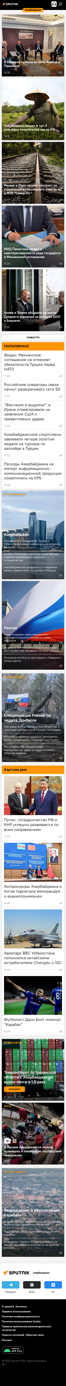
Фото (7, 1106)
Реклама (7, 1340)
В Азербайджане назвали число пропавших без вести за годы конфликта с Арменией (32, 1223)
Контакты (21, 1306)
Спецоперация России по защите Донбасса (27, 718)
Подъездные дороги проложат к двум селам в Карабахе (31, 1233)
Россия (10, 627)
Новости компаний (13, 1335)
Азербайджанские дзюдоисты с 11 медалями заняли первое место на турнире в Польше (30, 569)
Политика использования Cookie (21, 1321)
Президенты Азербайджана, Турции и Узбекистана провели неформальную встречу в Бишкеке (32, 544)
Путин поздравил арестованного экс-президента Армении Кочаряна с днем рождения (27, 637)
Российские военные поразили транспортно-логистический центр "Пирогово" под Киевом (31, 738)
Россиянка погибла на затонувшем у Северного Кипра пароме (32, 659)
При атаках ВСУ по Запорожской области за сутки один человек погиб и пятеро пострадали (32, 728)
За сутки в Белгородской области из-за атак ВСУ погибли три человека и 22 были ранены (31, 649)
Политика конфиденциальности (21, 1316)
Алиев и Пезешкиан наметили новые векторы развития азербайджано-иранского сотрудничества (31, 557)
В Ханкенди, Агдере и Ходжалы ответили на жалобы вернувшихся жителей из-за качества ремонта (31, 1244)
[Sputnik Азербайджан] (11, 5)
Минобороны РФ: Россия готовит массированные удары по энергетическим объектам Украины (29, 750)
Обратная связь (35, 1335)
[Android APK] (13, 1350)
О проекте (8, 1306)
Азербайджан (16, 534)
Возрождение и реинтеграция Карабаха (32, 1212)
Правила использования (16, 1311)
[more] (60, 72)
